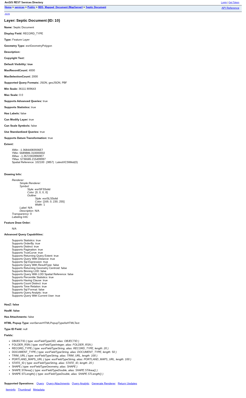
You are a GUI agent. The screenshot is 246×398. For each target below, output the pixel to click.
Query (40, 383)
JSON (7, 14)
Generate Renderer (104, 383)
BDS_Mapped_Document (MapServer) (60, 7)
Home (8, 7)
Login (224, 2)
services (19, 7)
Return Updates (127, 383)
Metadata (39, 389)
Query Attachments (58, 383)
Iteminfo (11, 389)
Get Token (234, 2)
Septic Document (96, 7)
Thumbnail (24, 389)
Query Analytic (80, 383)
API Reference (230, 7)
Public (31, 7)
